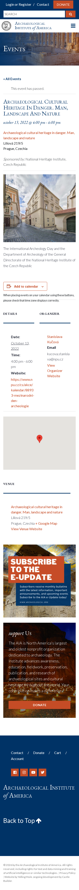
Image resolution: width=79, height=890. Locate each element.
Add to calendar (26, 286)
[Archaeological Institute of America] (8, 22)
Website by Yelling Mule (18, 877)
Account (17, 758)
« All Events (12, 79)
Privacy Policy (67, 873)
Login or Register (18, 4)
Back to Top (19, 820)
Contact (43, 4)
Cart (57, 752)
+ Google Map (46, 523)
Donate (63, 4)
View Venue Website (26, 529)
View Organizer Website (55, 370)
